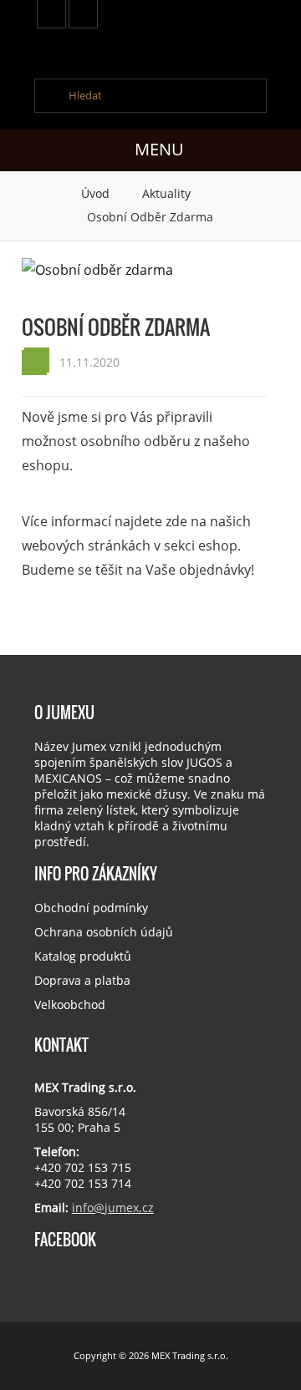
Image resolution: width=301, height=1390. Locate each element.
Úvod (97, 193)
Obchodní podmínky (91, 908)
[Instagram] (51, 14)
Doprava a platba (82, 980)
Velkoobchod (69, 1004)
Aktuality (168, 193)
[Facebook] (83, 14)
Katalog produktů (82, 956)
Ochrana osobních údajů (103, 932)
